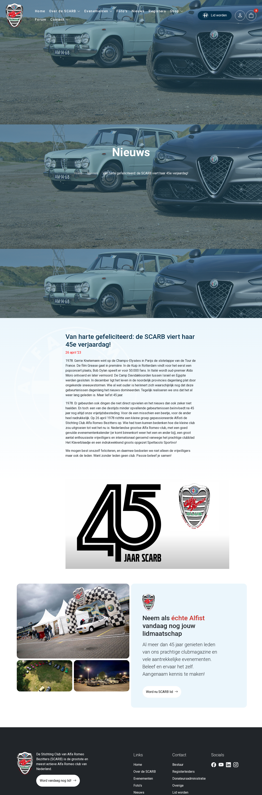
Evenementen (96, 11)
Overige (178, 785)
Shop (175, 11)
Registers (157, 11)
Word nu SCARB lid (160, 692)
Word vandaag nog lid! (56, 781)
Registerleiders (183, 772)
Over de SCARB (63, 11)
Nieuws (138, 11)
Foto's (122, 11)
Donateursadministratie (189, 778)
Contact (58, 19)
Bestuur (177, 765)
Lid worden (218, 15)
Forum (40, 19)
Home (40, 11)
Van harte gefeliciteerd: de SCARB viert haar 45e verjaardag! (145, 173)
